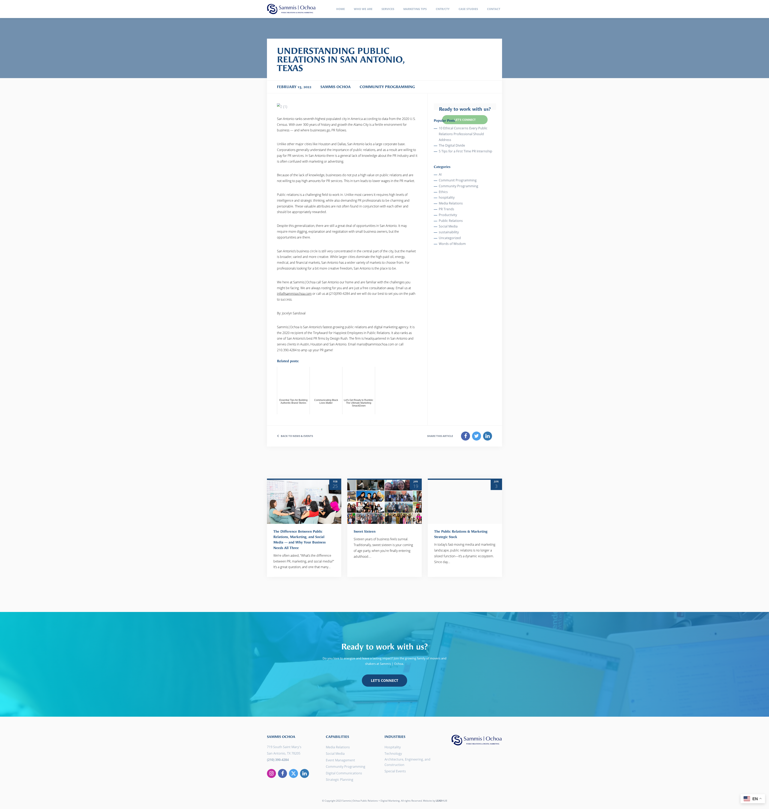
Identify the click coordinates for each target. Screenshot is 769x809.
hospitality (447, 197)
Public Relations (451, 220)
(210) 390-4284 (278, 760)
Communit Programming (458, 180)
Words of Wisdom (452, 243)
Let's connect (384, 680)
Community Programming (458, 186)
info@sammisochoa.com (294, 293)
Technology (393, 753)
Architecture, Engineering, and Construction (407, 762)
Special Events (395, 771)
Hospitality (392, 747)
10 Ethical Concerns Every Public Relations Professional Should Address (463, 134)
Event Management (340, 760)
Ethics (443, 192)
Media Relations (451, 203)
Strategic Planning (339, 779)
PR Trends (446, 209)
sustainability (449, 232)
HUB (441, 800)
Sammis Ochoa (291, 9)
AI (440, 174)
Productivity (448, 215)
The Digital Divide (452, 145)
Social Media (448, 226)
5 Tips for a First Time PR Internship (465, 151)
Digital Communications (344, 773)
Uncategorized (450, 238)
